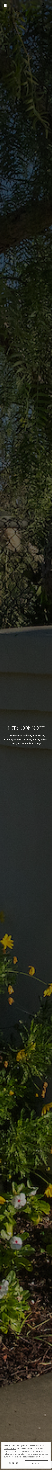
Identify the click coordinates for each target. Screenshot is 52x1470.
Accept (36, 1463)
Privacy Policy (10, 1448)
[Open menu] (5, 5)
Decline (14, 1463)
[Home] (44, 5)
